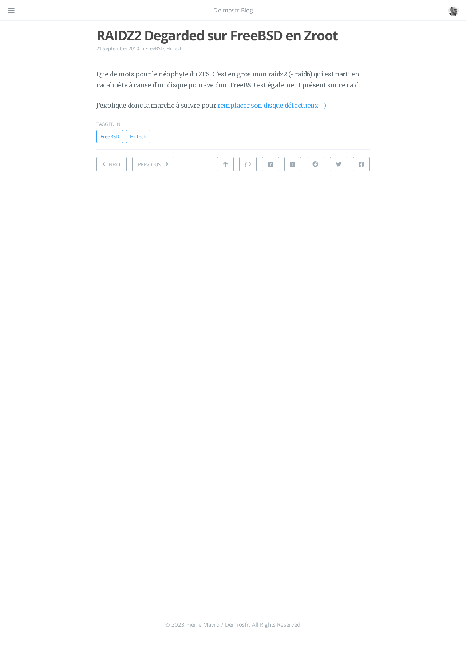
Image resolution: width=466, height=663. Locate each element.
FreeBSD (154, 48)
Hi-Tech (174, 48)
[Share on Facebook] (361, 164)
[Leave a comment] (248, 164)
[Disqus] (233, 280)
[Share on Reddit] (315, 164)
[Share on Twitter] (338, 164)
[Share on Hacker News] (292, 164)
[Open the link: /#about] (453, 10)
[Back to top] (225, 164)
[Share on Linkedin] (270, 164)
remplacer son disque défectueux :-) (271, 106)
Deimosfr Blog (233, 10)
